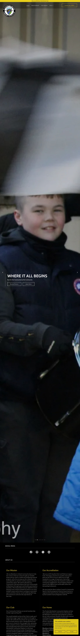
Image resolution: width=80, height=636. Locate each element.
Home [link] (28, 5)
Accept (71, 631)
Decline (60, 631)
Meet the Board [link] (35, 5)
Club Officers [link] (44, 5)
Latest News (29, 284)
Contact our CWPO (69, 5)
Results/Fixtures (14, 284)
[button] (51, 5)
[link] (9, 4)
